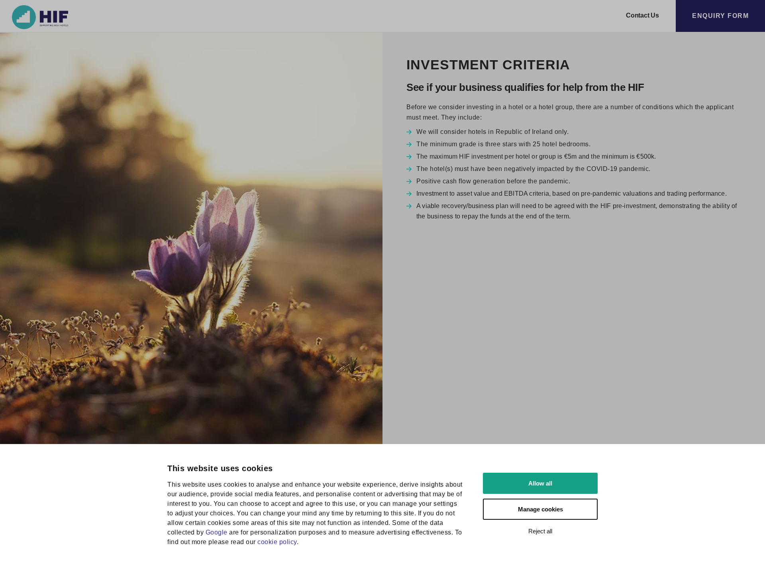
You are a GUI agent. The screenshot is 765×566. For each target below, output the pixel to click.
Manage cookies (540, 509)
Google (217, 532)
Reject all (540, 531)
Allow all (540, 483)
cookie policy (277, 541)
